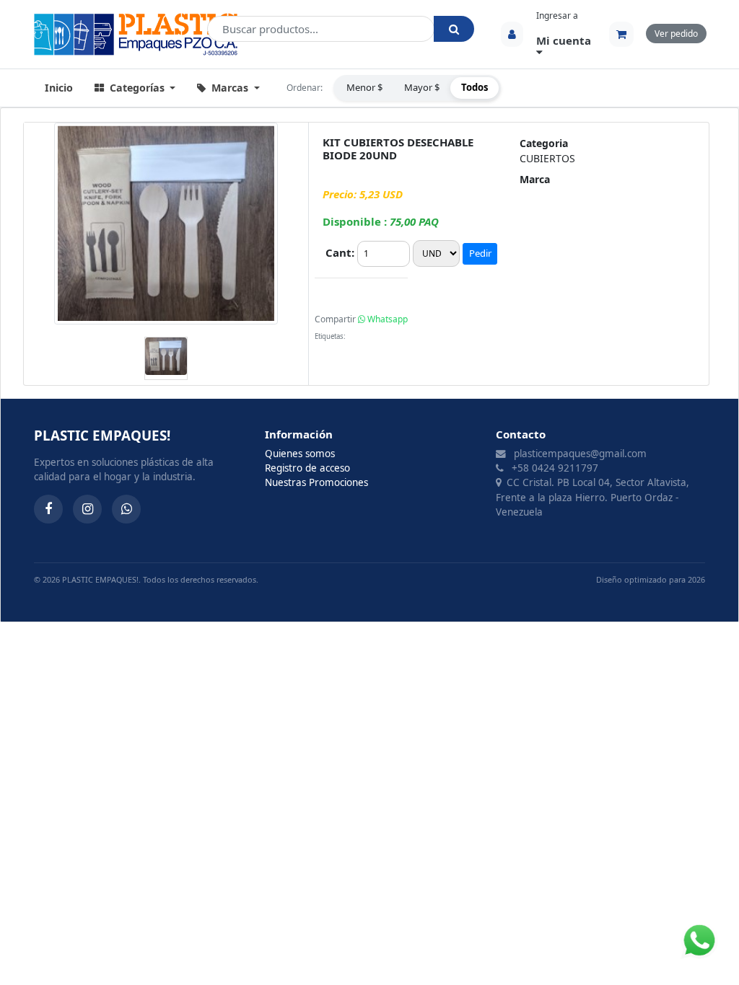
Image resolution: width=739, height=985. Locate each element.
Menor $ (364, 87)
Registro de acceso (307, 467)
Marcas (230, 87)
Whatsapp (386, 319)
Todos (474, 87)
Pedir (480, 253)
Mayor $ (422, 87)
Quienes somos (300, 453)
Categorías (137, 87)
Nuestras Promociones (316, 482)
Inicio (59, 87)
